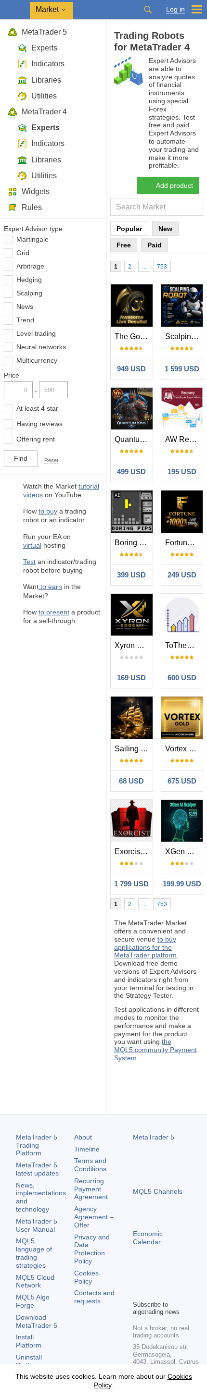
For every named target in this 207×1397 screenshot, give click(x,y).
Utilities (44, 96)
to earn (50, 586)
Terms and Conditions (90, 1165)
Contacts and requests (94, 1297)
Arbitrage (30, 266)
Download (36, 1321)
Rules (32, 207)
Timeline (87, 1149)
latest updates (37, 1169)
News (24, 306)
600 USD (182, 678)
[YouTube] (185, 1276)
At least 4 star (37, 408)
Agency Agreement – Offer (94, 1217)
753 (162, 266)
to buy (48, 511)
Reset (51, 460)
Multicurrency (36, 360)
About (83, 1137)
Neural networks (41, 347)
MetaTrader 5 (44, 32)
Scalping (29, 293)
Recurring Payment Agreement (91, 1189)
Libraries (46, 80)
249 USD (182, 575)
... (144, 266)
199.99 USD (182, 884)
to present (54, 612)
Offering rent (35, 439)
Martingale (32, 239)
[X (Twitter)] (169, 1276)
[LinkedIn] (138, 1291)
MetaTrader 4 (44, 112)
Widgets (36, 191)
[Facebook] (138, 1276)
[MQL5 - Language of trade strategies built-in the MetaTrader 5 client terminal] (15, 10)
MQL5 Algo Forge (33, 1301)
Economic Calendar (148, 1238)
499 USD (131, 471)
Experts (44, 48)
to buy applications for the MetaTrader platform (145, 947)
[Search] (148, 9)
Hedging (29, 279)
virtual (32, 545)
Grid (22, 253)
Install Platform (28, 1341)
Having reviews (39, 424)
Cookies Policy (86, 1277)
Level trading (36, 333)
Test (29, 561)
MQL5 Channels (157, 1191)
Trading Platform (36, 1145)
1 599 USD (182, 369)
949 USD (131, 369)
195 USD (182, 471)
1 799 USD (131, 884)
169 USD (131, 678)
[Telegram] (154, 1276)
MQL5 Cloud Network (35, 1281)
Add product (174, 185)
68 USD (131, 781)
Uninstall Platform (29, 1361)
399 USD (131, 575)
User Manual (36, 1225)
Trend (25, 320)
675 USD (182, 781)
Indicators (48, 64)
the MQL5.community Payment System (155, 1050)
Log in (175, 9)
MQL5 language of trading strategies (34, 1253)
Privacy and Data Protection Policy (92, 1249)
